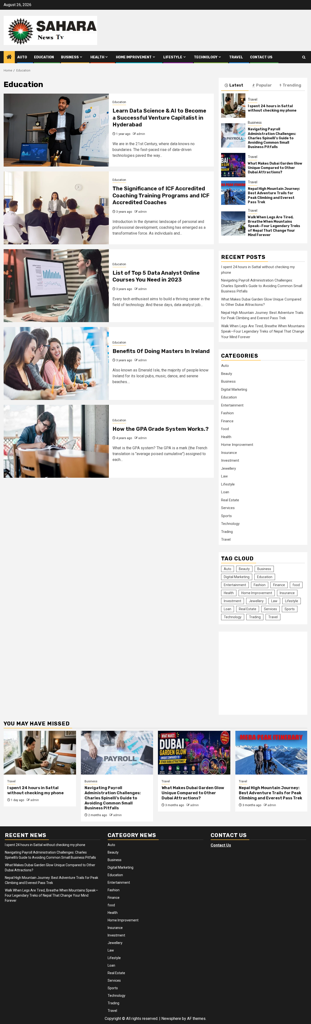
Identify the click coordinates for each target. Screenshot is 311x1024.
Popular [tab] (264, 85)
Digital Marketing (234, 389)
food (225, 429)
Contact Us (261, 57)
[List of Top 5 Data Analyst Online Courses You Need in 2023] (56, 285)
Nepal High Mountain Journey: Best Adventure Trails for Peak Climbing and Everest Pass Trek (274, 195)
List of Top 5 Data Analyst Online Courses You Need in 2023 (156, 276)
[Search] (304, 57)
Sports (226, 516)
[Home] (9, 57)
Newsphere (171, 1018)
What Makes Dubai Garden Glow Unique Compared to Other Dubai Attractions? (275, 167)
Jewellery (228, 468)
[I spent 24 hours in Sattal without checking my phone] (233, 105)
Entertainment (232, 405)
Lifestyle (172, 57)
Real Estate (230, 500)
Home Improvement (134, 57)
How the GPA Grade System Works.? (160, 429)
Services (228, 508)
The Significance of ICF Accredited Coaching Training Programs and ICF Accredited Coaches (160, 195)
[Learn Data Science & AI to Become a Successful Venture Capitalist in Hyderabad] (56, 130)
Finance (227, 421)
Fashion (227, 413)
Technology (205, 57)
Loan (225, 492)
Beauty (226, 373)
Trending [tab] (292, 85)
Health (97, 57)
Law (224, 476)
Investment (230, 460)
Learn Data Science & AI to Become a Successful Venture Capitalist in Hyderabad (159, 117)
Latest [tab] (236, 85)
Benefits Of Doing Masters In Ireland (161, 351)
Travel (236, 57)
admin (141, 134)
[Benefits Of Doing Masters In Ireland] (56, 363)
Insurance (229, 452)
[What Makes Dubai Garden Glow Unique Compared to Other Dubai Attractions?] (233, 165)
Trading (227, 532)
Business (70, 57)
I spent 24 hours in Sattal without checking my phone (272, 108)
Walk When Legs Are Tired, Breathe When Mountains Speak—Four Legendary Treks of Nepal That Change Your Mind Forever (274, 226)
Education (44, 57)
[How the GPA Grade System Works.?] (56, 441)
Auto (22, 57)
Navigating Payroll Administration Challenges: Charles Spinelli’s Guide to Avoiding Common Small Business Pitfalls (272, 138)
